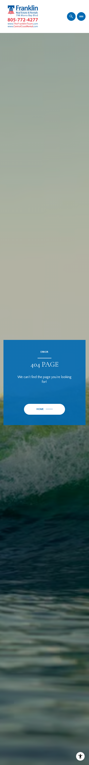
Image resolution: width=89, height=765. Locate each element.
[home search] (71, 16)
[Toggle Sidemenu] (81, 16)
